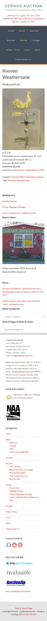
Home (8, 434)
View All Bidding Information (18, 591)
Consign (13, 446)
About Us (13, 443)
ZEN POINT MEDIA (27, 614)
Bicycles (9, 463)
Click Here (17, 395)
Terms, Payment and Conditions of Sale (19, 213)
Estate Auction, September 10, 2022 (27, 170)
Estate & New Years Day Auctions (28, 177)
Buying (9, 485)
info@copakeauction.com (22, 355)
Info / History (15, 466)
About (8, 439)
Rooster (12, 180)
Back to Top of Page (23, 608)
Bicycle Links (15, 479)
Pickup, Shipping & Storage (13, 207)
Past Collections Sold (18, 476)
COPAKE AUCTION (23, 6)
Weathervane (22, 180)
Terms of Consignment (19, 452)
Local (8, 517)
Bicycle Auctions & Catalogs (21, 470)
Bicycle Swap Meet (17, 473)
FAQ (11, 449)
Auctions (9, 458)
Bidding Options (9, 201)
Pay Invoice (14, 488)
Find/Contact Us (13, 529)
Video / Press (11, 512)
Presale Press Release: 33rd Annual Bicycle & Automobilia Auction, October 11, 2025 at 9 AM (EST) (23, 291)
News (8, 523)
